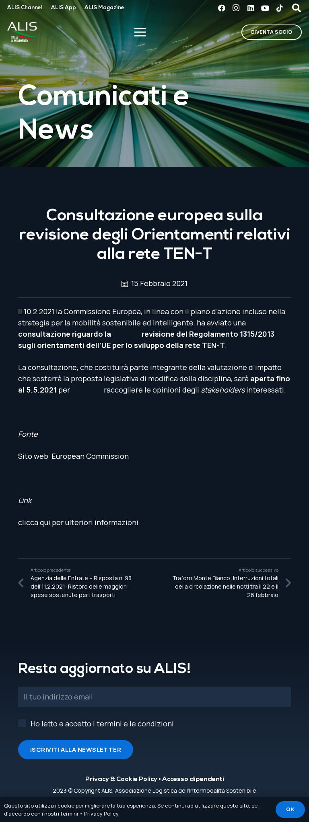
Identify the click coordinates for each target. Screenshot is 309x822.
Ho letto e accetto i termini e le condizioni (102, 723)
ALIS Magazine (104, 7)
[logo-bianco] (22, 32)
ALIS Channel (24, 7)
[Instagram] (236, 8)
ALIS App (63, 7)
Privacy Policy (101, 813)
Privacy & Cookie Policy (121, 779)
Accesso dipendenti (193, 779)
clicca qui (34, 522)
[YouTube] (265, 8)
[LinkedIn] (250, 8)
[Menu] (139, 32)
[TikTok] (279, 8)
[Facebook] (221, 8)
